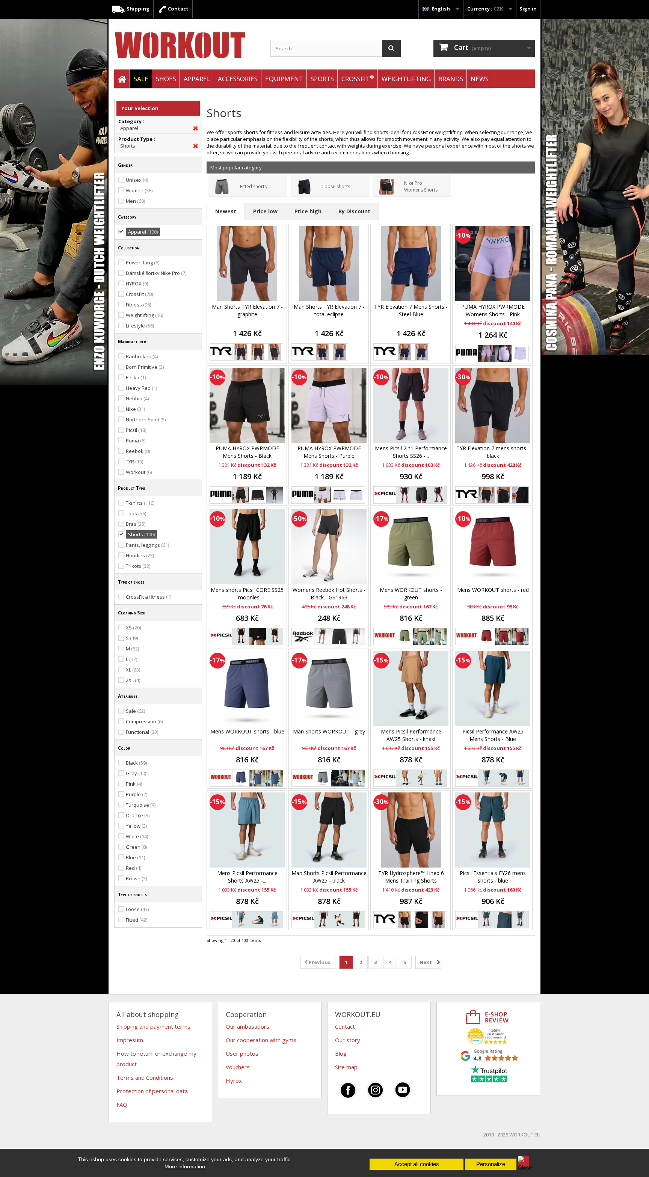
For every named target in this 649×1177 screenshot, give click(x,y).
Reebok (138, 451)
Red (133, 868)
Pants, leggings (147, 545)
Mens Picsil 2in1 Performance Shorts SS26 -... (411, 452)
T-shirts (140, 502)
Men (135, 201)
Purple (136, 794)
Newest (225, 211)
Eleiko (136, 377)
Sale (135, 711)
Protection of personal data (152, 1091)
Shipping (137, 8)
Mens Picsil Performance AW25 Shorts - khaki (411, 735)
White (137, 836)
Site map (346, 1067)
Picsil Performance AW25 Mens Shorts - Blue (493, 735)
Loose (137, 909)
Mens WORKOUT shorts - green (411, 593)
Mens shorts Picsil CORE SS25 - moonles (247, 593)
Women (139, 190)
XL (133, 669)
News (480, 78)
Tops (136, 513)
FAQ (121, 1104)
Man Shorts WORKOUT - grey (329, 731)
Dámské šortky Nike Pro (156, 273)
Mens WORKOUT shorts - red (493, 589)
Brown (136, 878)
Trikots (138, 566)
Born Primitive (145, 367)
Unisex (137, 180)
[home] (122, 79)
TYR (134, 461)
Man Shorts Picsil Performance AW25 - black (329, 876)
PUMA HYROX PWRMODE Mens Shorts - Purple (329, 452)
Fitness (138, 304)
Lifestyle (140, 325)
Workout (139, 472)
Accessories (238, 78)
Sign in (528, 8)
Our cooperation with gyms (261, 1040)
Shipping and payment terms (153, 1026)
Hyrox (234, 1080)
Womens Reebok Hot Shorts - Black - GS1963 (329, 593)
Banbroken (142, 356)
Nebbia (137, 398)
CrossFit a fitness (148, 596)
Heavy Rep (141, 388)
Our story (347, 1040)
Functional (142, 732)
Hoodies (140, 555)
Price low (265, 211)
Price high (307, 211)
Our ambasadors (247, 1026)
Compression (144, 721)
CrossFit (357, 78)
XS (133, 627)
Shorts (127, 145)
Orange (137, 815)
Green (136, 847)
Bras (135, 524)
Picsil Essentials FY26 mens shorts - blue (493, 876)
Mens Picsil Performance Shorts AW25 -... (247, 876)
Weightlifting (406, 78)
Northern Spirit (146, 419)
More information (185, 1166)
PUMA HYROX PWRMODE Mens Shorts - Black (247, 452)
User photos (242, 1053)
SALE (141, 78)
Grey (136, 773)
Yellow (136, 825)
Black (136, 762)
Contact (178, 8)
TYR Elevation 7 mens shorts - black (493, 452)
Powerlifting (142, 262)
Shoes (166, 78)
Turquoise (140, 804)
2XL (133, 680)
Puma (135, 440)
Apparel (197, 78)
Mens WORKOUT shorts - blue (247, 731)
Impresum (129, 1040)
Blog (341, 1053)
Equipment (284, 78)
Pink (134, 783)
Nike (135, 409)
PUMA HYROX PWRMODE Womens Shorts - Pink (493, 310)
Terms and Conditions (144, 1077)
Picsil (136, 430)
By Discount (354, 211)
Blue (135, 857)
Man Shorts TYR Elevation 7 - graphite (247, 310)
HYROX (137, 283)
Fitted (136, 919)
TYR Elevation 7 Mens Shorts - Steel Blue (411, 310)
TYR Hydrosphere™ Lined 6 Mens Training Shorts (411, 876)
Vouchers (238, 1067)
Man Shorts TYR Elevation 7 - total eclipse (329, 310)
